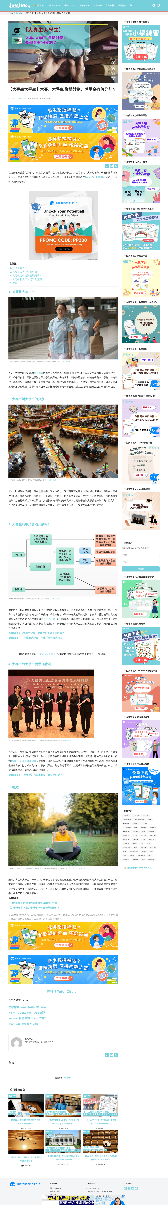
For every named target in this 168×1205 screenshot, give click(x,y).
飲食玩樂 (151, 860)
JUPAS (144, 823)
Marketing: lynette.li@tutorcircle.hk (100, 1191)
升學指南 (135, 831)
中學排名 (144, 827)
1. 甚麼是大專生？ (20, 267)
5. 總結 (13, 283)
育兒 (151, 852)
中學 (135, 827)
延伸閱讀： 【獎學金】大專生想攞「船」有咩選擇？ (36, 774)
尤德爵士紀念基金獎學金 (23, 761)
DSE (149, 819)
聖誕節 (144, 852)
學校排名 (143, 835)
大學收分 (126, 835)
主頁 (10, 13)
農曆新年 (126, 860)
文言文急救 (126, 848)
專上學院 (38, 373)
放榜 (148, 843)
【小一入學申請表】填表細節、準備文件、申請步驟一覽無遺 (100, 1122)
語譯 (149, 856)
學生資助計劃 (48, 619)
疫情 (124, 852)
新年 (135, 848)
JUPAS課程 (127, 827)
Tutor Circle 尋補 (47, 654)
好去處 (135, 835)
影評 (142, 843)
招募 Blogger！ (55, 1191)
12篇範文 (126, 815)
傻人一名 (12, 98)
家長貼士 (135, 839)
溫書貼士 (153, 848)
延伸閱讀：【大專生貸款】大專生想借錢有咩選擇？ (36, 633)
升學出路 (17, 13)
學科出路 (126, 839)
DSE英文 (136, 823)
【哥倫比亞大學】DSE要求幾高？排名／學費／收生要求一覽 (63, 1158)
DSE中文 (126, 823)
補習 (124, 856)
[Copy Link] (107, 166)
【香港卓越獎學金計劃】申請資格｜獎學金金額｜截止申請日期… (63, 1122)
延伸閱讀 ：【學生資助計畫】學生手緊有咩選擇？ (35, 637)
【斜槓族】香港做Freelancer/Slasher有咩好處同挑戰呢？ (26, 1122)
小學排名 (151, 839)
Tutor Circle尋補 (94, 177)
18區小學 (145, 815)
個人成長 (126, 831)
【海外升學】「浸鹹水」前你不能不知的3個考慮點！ (26, 1159)
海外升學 (143, 848)
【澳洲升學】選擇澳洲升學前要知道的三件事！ (34, 902)
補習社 (132, 856)
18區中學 (136, 815)
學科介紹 (153, 835)
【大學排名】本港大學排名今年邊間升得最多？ (34, 907)
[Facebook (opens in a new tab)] (154, 5)
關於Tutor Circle (55, 1188)
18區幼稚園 (127, 819)
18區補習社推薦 (139, 819)
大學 (143, 831)
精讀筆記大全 (134, 852)
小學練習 (126, 843)
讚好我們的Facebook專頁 (139, 868)
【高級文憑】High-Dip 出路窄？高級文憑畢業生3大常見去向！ (100, 1158)
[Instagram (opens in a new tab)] (158, 5)
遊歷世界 (135, 860)
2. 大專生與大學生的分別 (23, 271)
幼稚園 (135, 843)
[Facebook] (116, 166)
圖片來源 (52, 480)
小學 (143, 839)
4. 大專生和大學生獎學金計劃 (26, 279)
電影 (143, 860)
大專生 (68, 1077)
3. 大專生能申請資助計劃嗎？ (26, 275)
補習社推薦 (141, 856)
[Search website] (131, 5)
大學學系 (151, 831)
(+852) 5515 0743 (94, 1188)
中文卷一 (153, 827)
